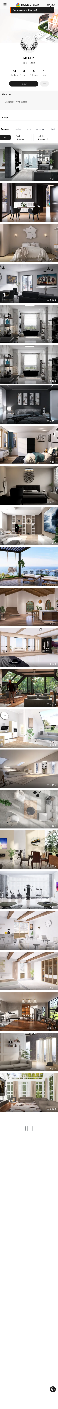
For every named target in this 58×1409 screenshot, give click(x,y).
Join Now (51, 4)
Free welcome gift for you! (25, 10)
